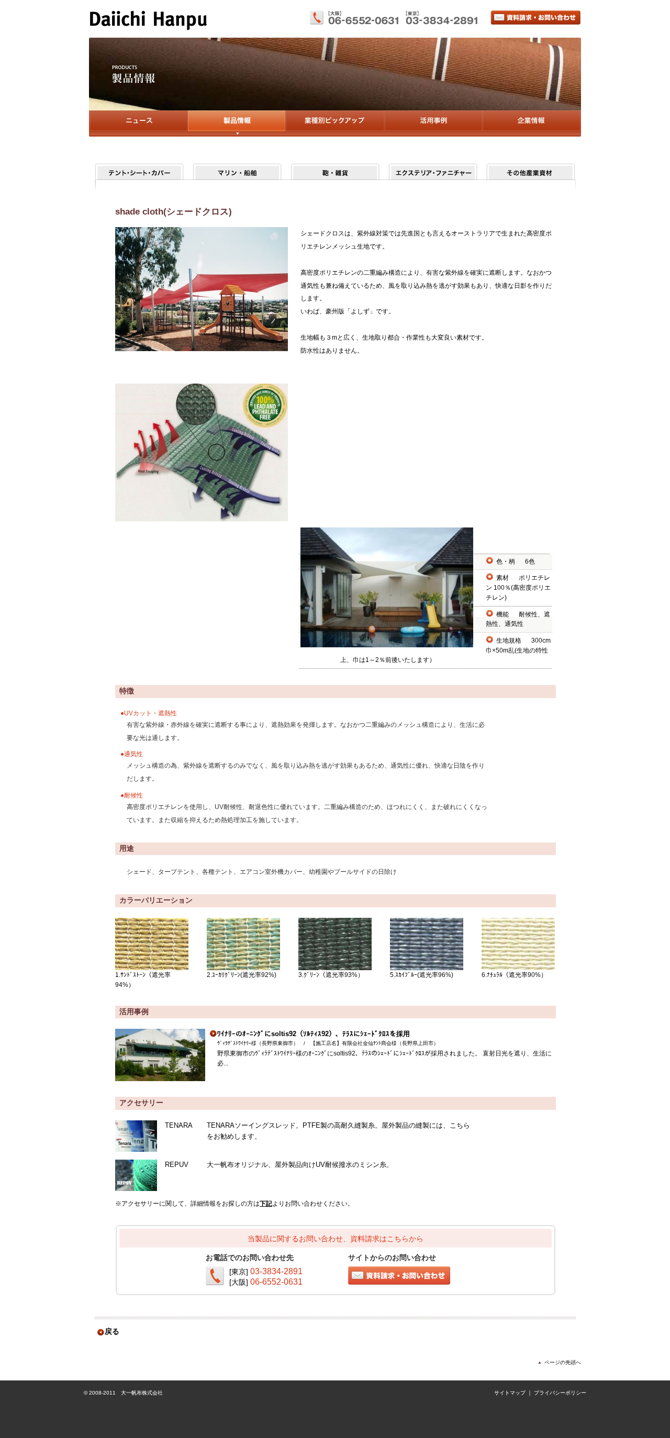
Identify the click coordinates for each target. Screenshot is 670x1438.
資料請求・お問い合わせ (535, 17)
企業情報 (531, 123)
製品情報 (236, 123)
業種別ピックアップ (334, 123)
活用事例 (433, 123)
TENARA (179, 1125)
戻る (112, 1331)
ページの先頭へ (562, 1362)
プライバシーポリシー (560, 1393)
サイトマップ (510, 1393)
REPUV (176, 1165)
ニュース (138, 123)
